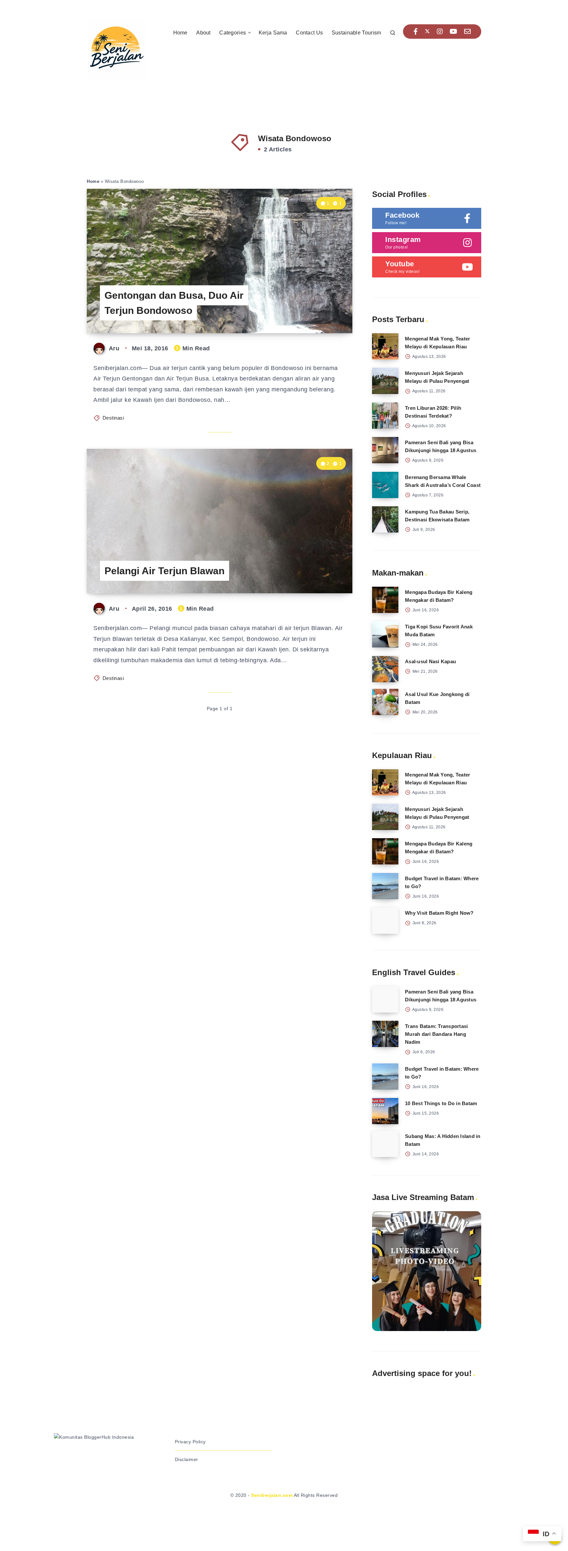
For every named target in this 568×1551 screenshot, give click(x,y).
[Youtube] (454, 31)
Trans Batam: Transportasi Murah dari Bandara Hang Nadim (436, 1034)
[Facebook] (416, 31)
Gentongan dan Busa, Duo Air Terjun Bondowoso (174, 303)
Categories (232, 32)
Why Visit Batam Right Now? (439, 913)
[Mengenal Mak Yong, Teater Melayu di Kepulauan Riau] (385, 346)
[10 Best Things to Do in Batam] (385, 1111)
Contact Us (309, 32)
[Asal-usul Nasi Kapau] (385, 669)
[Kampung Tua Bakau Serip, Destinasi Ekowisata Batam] (385, 519)
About (203, 32)
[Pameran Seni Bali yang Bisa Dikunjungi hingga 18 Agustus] (385, 450)
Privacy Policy (190, 1441)
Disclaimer (186, 1459)
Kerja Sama (273, 32)
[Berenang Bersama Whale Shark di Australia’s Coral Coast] (385, 485)
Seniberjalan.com (272, 1495)
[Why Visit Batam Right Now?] (385, 920)
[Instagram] (440, 31)
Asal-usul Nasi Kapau (430, 661)
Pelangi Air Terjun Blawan (165, 570)
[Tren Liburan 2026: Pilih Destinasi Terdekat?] (385, 416)
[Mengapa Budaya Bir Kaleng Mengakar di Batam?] (385, 600)
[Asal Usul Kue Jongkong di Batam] (385, 702)
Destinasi (113, 418)
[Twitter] (427, 31)
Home (180, 32)
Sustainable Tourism (356, 32)
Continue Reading (321, 313)
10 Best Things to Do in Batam (441, 1103)
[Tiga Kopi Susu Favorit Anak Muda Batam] (385, 634)
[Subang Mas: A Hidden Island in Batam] (385, 1144)
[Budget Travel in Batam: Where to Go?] (385, 886)
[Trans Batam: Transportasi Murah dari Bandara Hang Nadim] (385, 1034)
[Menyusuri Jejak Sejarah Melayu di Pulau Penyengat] (385, 381)
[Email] (467, 31)
